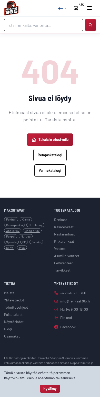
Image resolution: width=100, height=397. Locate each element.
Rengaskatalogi (50, 155)
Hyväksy (50, 388)
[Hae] (90, 25)
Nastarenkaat (64, 234)
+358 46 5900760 (73, 293)
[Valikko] (89, 8)
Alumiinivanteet (66, 256)
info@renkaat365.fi (75, 301)
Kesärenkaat (64, 227)
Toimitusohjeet (16, 307)
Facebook (68, 327)
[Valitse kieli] (62, 8)
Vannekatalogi (50, 170)
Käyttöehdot (14, 321)
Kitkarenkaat (64, 241)
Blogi (8, 329)
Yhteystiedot (14, 300)
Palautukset (13, 314)
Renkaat (60, 219)
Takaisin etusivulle (53, 139)
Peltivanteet (63, 263)
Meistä (9, 293)
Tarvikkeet (62, 270)
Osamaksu (12, 336)
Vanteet (60, 248)
